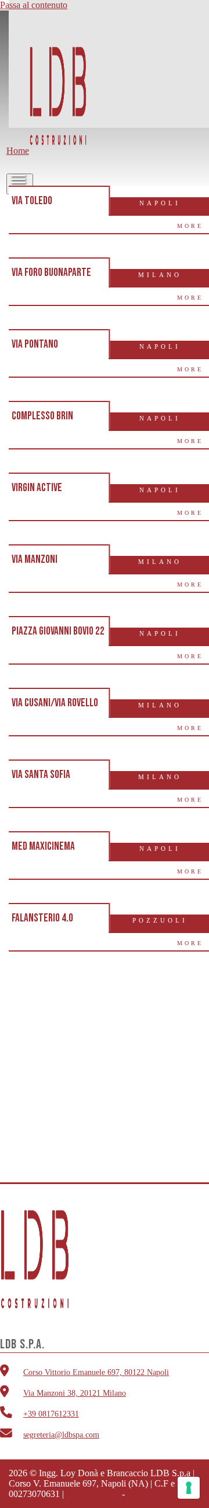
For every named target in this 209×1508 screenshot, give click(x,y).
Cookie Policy (153, 1494)
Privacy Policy (93, 1494)
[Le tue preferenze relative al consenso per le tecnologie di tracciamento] (189, 1488)
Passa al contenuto (33, 5)
